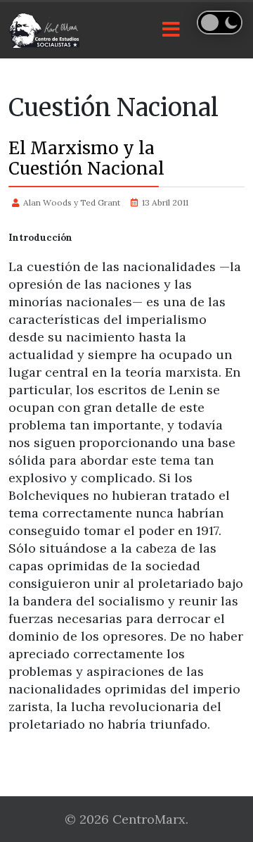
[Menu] (170, 30)
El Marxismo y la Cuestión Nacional (86, 158)
